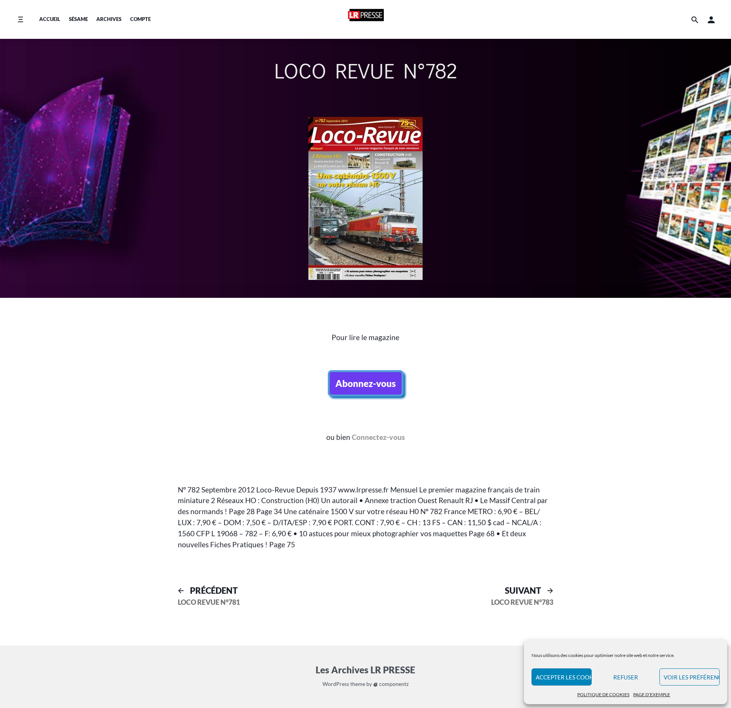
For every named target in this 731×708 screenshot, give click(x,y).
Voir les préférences (692, 677)
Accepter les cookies (564, 677)
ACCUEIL (49, 19)
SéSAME (78, 19)
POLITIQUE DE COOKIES (603, 694)
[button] (711, 20)
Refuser (625, 677)
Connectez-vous (378, 437)
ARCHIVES (108, 19)
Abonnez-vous (365, 383)
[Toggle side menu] (20, 19)
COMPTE (140, 19)
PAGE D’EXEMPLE (651, 694)
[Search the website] (695, 20)
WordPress (335, 684)
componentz (393, 684)
